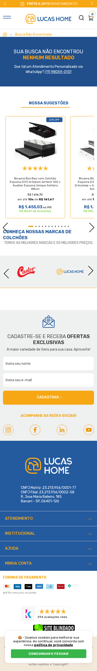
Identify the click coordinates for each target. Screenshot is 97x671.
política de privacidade (53, 645)
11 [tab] (65, 226)
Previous (2, 226)
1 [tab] (30, 226)
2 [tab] (36, 226)
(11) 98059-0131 (58, 72)
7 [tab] (52, 226)
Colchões (15, 237)
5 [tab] (45, 226)
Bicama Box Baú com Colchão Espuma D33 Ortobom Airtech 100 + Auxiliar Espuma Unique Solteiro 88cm (35, 184)
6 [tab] (48, 226)
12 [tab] (68, 226)
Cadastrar (48, 397)
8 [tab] (55, 226)
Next (92, 3)
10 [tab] (61, 226)
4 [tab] (42, 226)
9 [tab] (58, 226)
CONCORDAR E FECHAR (48, 654)
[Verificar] (54, 630)
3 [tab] (39, 226)
